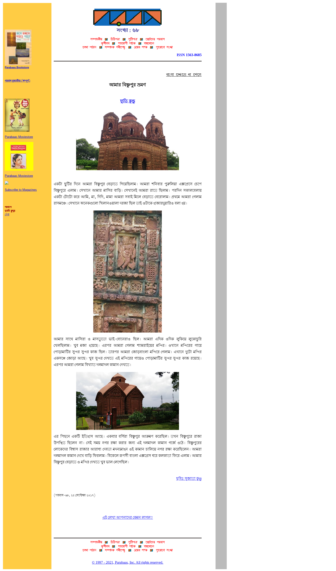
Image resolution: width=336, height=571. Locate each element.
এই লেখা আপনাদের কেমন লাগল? (127, 517)
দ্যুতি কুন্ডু (127, 101)
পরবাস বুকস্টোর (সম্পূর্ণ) (17, 81)
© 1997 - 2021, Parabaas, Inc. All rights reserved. (127, 562)
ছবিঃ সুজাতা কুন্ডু (189, 478)
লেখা (7, 214)
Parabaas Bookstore (17, 67)
